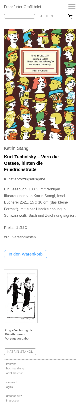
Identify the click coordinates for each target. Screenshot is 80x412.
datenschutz (14, 396)
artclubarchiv (14, 373)
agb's (9, 387)
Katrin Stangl (16, 148)
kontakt (11, 364)
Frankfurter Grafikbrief (22, 6)
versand (11, 382)
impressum (13, 400)
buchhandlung (15, 368)
